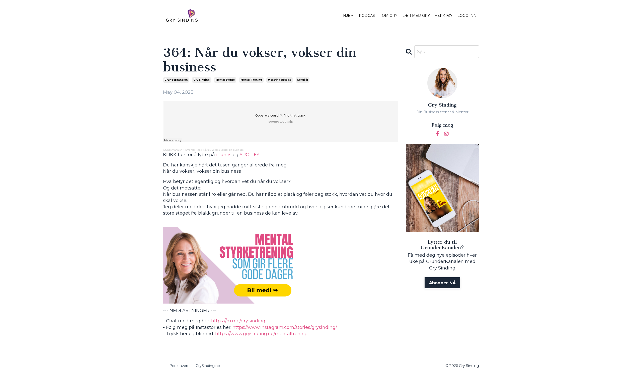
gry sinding (201, 79)
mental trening (251, 79)
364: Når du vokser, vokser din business (220, 149)
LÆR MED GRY (416, 15)
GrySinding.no (208, 365)
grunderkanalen (176, 79)
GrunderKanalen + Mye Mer (179, 149)
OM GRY (389, 15)
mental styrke (225, 79)
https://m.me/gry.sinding (238, 321)
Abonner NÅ (442, 282)
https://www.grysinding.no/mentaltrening (261, 333)
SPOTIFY (249, 154)
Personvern (179, 365)
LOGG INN (466, 15)
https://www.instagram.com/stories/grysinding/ (284, 327)
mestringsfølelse (279, 79)
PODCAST (368, 15)
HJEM (348, 15)
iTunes (223, 154)
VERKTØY (443, 15)
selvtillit (302, 79)
